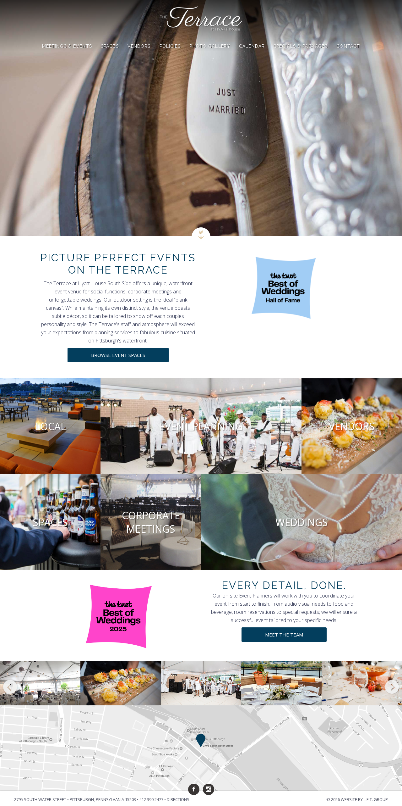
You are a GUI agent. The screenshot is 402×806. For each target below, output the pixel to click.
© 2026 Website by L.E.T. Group (357, 799)
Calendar (252, 46)
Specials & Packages (301, 46)
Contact (348, 46)
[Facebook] (193, 789)
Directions (178, 799)
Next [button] (392, 687)
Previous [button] (10, 687)
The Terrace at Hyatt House (201, 21)
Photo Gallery (209, 46)
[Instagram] (208, 789)
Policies (170, 46)
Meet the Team (284, 634)
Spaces (110, 46)
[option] (40, 683)
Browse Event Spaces (118, 355)
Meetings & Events (67, 46)
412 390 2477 (151, 799)
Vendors (139, 46)
